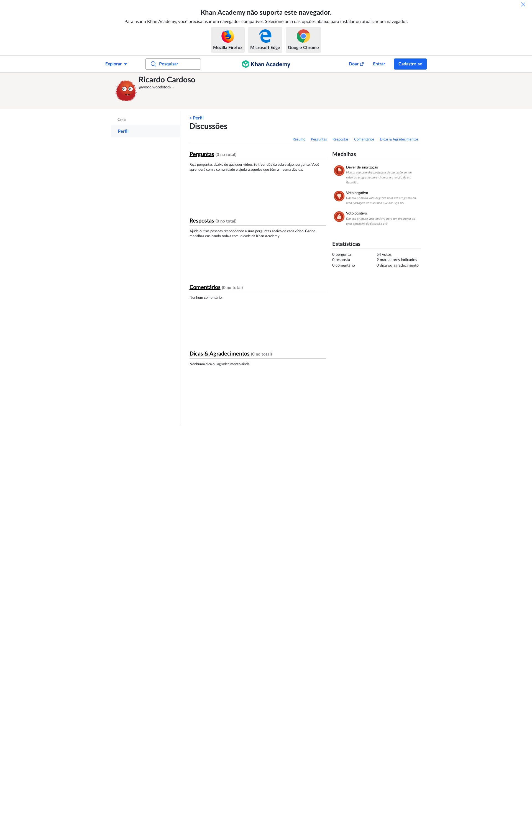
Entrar (379, 64)
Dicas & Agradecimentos (399, 139)
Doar (354, 64)
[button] (126, 90)
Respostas (340, 139)
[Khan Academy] (266, 64)
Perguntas (319, 139)
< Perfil (196, 118)
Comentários (364, 139)
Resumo (299, 139)
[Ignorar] (523, 4)
